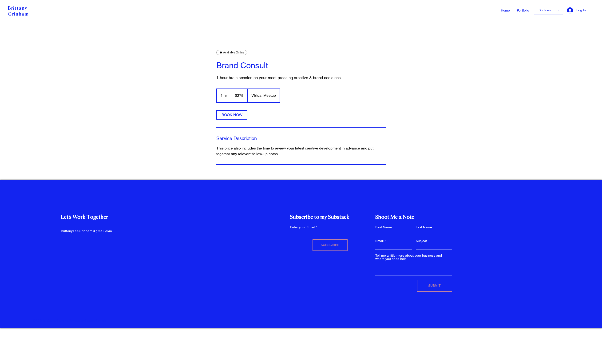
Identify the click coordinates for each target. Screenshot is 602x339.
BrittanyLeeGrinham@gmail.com (86, 231)
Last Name (424, 227)
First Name (383, 227)
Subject (421, 240)
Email (379, 240)
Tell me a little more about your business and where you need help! (408, 257)
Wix (104, 320)
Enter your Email (302, 227)
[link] (231, 115)
